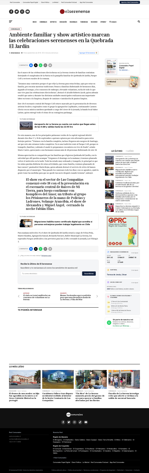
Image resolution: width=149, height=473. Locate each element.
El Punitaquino (84, 451)
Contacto (137, 470)
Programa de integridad (107, 470)
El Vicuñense (89, 449)
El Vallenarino (127, 440)
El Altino (117, 440)
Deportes (53, 22)
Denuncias (128, 470)
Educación (63, 22)
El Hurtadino (123, 449)
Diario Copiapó (91, 440)
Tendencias (84, 22)
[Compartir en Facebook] (31, 65)
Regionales (73, 22)
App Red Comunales (86, 2)
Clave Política (45, 2)
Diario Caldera (80, 440)
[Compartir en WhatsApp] (40, 65)
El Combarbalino (96, 451)
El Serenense (67, 449)
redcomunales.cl (15, 436)
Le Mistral (55, 2)
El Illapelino (116, 451)
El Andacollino (112, 449)
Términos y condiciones (90, 470)
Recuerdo (94, 22)
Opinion (103, 22)
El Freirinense (66, 442)
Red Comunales (15, 2)
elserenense (15, 53)
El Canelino (107, 451)
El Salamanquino (128, 451)
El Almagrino (57, 440)
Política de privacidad (74, 470)
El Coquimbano (78, 449)
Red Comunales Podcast (69, 2)
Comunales (43, 22)
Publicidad (120, 470)
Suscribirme (89, 273)
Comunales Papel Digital (30, 2)
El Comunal (57, 449)
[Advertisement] (122, 102)
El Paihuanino (100, 449)
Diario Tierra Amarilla (105, 440)
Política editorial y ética (59, 470)
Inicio (35, 22)
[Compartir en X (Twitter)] (36, 65)
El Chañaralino (68, 440)
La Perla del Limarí (70, 451)
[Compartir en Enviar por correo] (45, 65)
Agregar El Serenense (87, 53)
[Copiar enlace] (50, 65)
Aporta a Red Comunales (129, 2)
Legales (113, 22)
